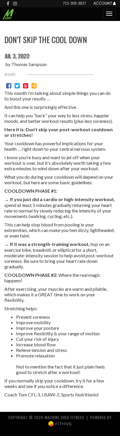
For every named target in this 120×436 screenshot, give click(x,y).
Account (103, 3)
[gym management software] (60, 423)
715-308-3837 (74, 3)
